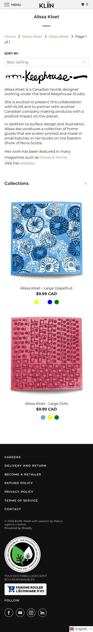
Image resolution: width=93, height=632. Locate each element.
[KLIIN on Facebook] (10, 612)
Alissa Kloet (32, 36)
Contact (13, 509)
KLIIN (18, 521)
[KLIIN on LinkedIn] (43, 612)
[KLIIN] (46, 4)
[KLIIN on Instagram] (32, 612)
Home (11, 36)
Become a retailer (23, 474)
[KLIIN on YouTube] (21, 612)
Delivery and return (25, 465)
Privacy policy (19, 491)
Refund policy (19, 483)
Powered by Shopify (18, 528)
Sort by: (12, 53)
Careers (13, 457)
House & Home (53, 157)
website (27, 163)
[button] (81, 629)
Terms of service (21, 500)
